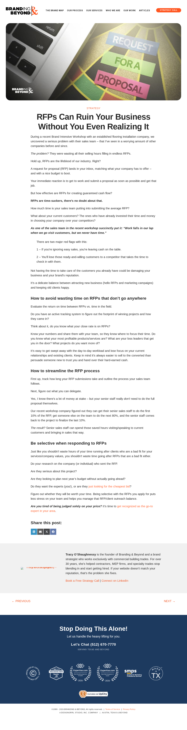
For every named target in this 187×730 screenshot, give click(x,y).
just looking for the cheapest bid (109, 486)
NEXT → (169, 601)
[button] (168, 10)
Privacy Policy (129, 709)
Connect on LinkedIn (115, 580)
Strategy (94, 108)
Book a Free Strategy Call (82, 580)
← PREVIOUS (21, 601)
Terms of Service (112, 709)
